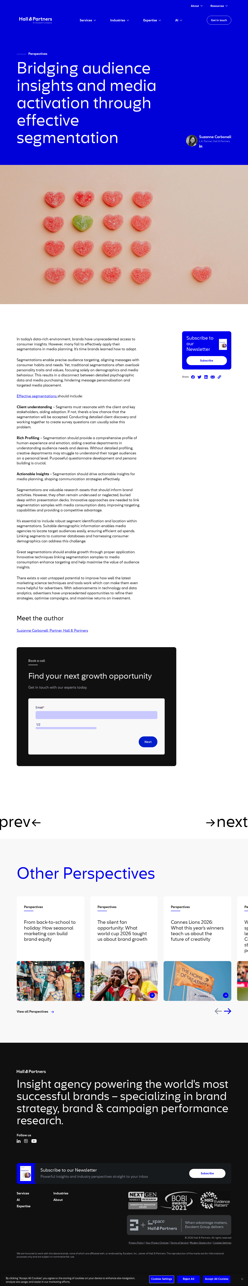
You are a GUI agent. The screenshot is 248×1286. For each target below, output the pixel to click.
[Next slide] (227, 1011)
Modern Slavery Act (200, 1243)
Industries (60, 1193)
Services (23, 1193)
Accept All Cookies (216, 1279)
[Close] (242, 1279)
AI (18, 1200)
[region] (124, 1279)
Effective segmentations (37, 396)
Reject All (188, 1279)
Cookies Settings (222, 1243)
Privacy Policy (136, 1243)
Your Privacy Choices (157, 1243)
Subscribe (206, 361)
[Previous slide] (218, 1011)
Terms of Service (179, 1243)
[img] (35, 20)
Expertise (24, 1206)
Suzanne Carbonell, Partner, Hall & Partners (52, 631)
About (58, 1200)
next (232, 823)
